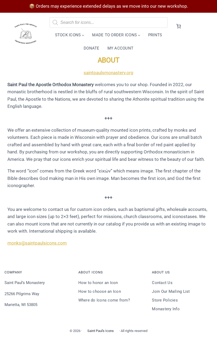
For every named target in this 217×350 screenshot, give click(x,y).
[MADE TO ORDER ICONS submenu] (139, 35)
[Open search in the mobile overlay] (108, 22)
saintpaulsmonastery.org (108, 72)
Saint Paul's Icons (100, 331)
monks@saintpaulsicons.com (37, 243)
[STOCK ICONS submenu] (83, 35)
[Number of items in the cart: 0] (178, 26)
